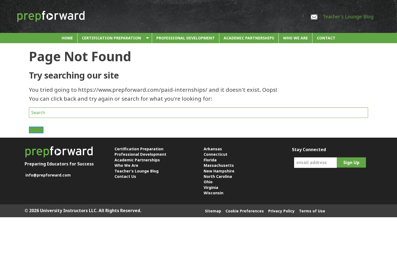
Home (67, 37)
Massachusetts (219, 165)
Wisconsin (213, 192)
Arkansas (213, 148)
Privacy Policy (281, 210)
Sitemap (213, 210)
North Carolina (218, 176)
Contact (326, 37)
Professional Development (185, 37)
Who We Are (295, 37)
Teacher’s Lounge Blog (137, 171)
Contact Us (125, 176)
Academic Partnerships (249, 37)
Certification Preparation (111, 37)
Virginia (211, 187)
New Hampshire (219, 171)
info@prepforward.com (48, 175)
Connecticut (215, 154)
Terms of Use (312, 210)
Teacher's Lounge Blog (348, 16)
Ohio (208, 181)
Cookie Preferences (245, 210)
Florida (210, 159)
